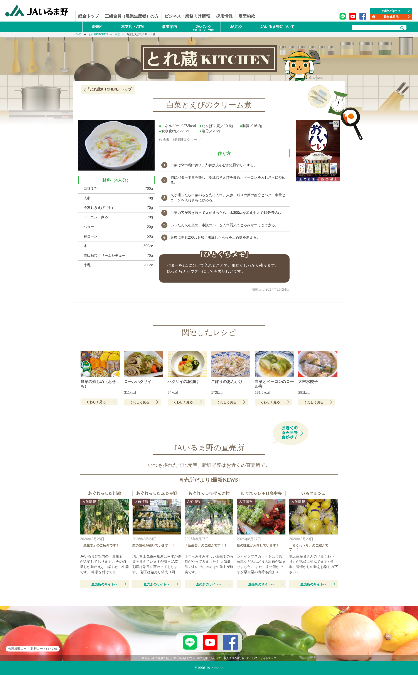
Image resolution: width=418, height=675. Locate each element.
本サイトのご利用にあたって (159, 658)
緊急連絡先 (391, 16)
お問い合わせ (391, 11)
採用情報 (224, 16)
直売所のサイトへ (104, 584)
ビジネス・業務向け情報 (187, 16)
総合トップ (88, 16)
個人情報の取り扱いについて (241, 658)
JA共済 (236, 27)
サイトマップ (268, 658)
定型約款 (247, 16)
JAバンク (203, 28)
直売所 (97, 27)
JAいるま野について (277, 27)
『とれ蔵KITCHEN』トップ (109, 89)
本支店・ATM (132, 27)
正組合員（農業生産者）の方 (132, 16)
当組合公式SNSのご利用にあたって (200, 658)
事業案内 (169, 27)
